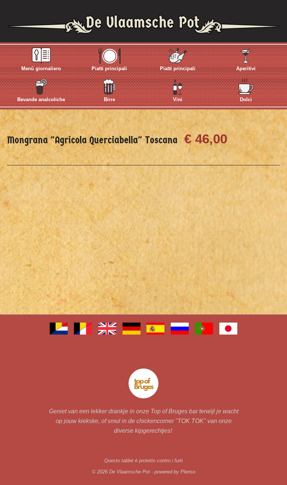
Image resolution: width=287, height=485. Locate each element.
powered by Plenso (174, 472)
